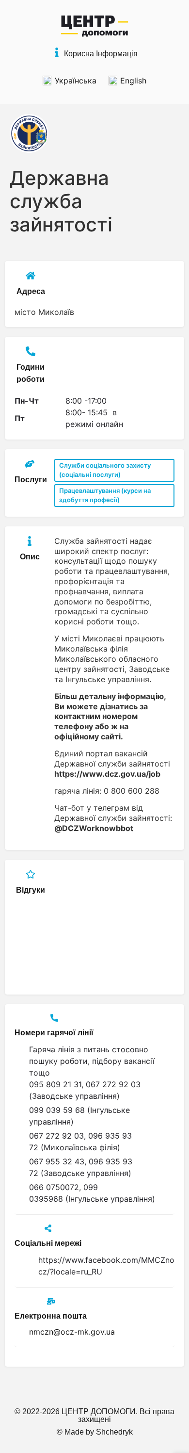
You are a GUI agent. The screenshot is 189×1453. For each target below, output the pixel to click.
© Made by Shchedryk (95, 1432)
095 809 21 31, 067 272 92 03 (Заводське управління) (85, 1090)
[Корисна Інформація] (57, 52)
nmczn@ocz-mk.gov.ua (72, 1332)
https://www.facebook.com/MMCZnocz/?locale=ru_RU (106, 1265)
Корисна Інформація (101, 53)
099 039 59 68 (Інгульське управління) (79, 1115)
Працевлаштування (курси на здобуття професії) (105, 495)
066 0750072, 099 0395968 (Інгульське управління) (92, 1193)
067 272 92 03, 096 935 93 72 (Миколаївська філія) (80, 1141)
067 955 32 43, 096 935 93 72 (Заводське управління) (80, 1167)
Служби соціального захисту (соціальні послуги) (105, 470)
